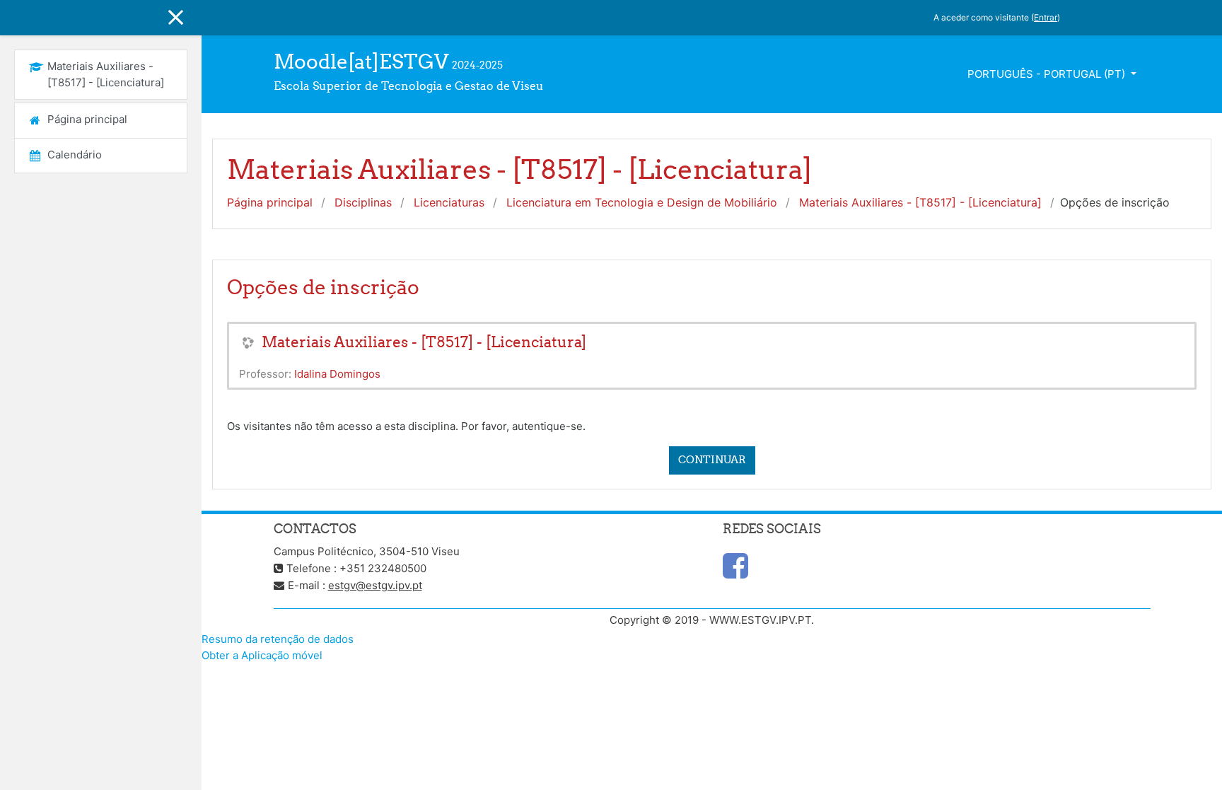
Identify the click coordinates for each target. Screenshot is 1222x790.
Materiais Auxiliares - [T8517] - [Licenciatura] (920, 202)
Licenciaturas (449, 202)
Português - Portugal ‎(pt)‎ (1047, 74)
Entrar (1045, 17)
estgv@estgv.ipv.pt (375, 585)
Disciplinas (363, 202)
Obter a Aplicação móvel (262, 655)
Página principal (270, 202)
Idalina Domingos (337, 374)
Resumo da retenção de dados (278, 639)
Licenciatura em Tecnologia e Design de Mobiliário (641, 202)
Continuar (712, 459)
